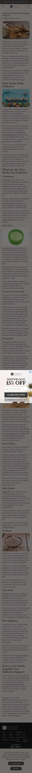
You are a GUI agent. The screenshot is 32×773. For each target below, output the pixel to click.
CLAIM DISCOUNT (16, 395)
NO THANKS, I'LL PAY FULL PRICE (16, 400)
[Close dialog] (30, 372)
